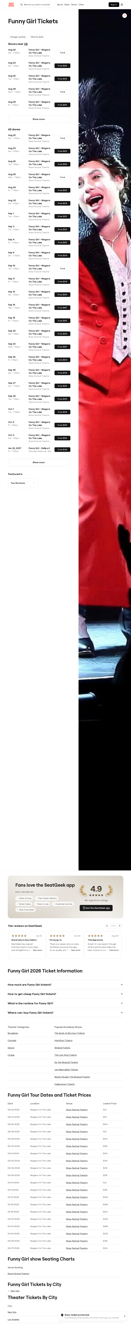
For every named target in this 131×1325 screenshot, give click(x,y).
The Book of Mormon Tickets (69, 1033)
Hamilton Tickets (63, 1040)
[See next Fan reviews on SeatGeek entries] (119, 925)
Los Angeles (13, 1319)
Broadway (13, 1033)
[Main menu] (121, 4)
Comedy (12, 1040)
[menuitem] (60, 4)
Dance (11, 1047)
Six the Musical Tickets (66, 1062)
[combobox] (37, 4)
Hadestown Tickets (64, 1084)
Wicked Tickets (62, 1047)
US (26, 44)
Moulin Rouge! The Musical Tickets (72, 1077)
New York (15, 1291)
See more (37, 950)
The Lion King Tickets (65, 1055)
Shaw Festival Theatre (77, 1109)
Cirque (11, 1055)
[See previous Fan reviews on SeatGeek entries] (107, 925)
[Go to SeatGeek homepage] (11, 5)
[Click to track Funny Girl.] (124, 15)
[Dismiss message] (124, 1316)
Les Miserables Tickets (66, 1069)
